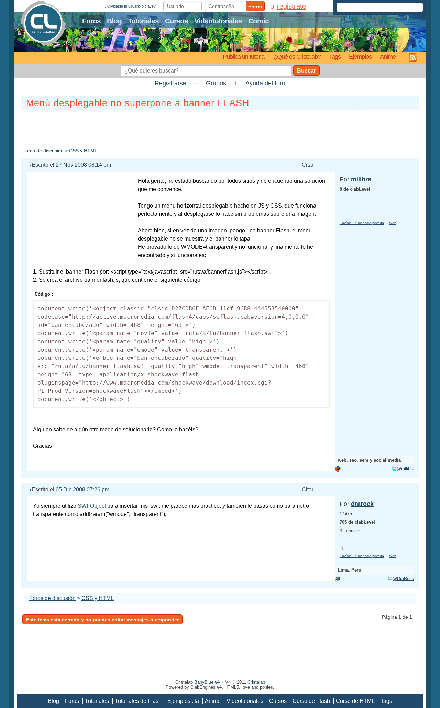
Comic (258, 21)
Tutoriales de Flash (138, 701)
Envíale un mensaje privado (362, 223)
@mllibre (405, 468)
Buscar (306, 71)
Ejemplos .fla (183, 701)
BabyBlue (207, 682)
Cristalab (256, 682)
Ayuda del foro (265, 83)
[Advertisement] (220, 127)
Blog (114, 21)
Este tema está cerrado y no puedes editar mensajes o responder (102, 619)
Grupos (216, 83)
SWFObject (92, 506)
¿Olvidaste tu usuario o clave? (130, 6)
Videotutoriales (218, 21)
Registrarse (170, 83)
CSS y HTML (83, 150)
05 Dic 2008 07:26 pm (82, 490)
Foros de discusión (43, 150)
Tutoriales (143, 21)
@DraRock (403, 578)
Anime (388, 56)
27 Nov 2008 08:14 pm (83, 165)
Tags (335, 56)
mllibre (361, 179)
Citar (308, 165)
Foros (91, 21)
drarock (362, 503)
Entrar (255, 6)
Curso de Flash (311, 701)
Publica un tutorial (244, 56)
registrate (291, 6)
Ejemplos (360, 56)
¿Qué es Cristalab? (297, 56)
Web (392, 223)
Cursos (176, 21)
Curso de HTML (355, 701)
